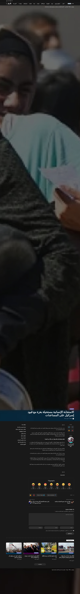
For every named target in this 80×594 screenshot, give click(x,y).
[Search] (7, 3)
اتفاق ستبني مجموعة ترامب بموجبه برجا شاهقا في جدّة (32, 556)
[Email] (69, 430)
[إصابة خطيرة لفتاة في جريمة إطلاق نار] (49, 548)
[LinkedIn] (6, 1)
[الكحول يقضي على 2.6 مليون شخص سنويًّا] (71, 440)
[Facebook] (12, 1)
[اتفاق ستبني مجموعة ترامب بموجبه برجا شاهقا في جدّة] (31, 548)
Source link (62, 475)
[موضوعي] (71, 3)
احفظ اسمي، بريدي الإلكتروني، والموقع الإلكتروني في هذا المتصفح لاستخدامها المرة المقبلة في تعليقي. (59, 530)
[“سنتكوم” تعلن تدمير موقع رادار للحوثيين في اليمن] (14, 548)
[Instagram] (8, 1)
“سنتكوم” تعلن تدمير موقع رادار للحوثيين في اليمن (15, 556)
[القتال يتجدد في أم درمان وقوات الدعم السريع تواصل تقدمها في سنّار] (66, 548)
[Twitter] (10, 1)
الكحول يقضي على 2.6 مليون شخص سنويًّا (71, 445)
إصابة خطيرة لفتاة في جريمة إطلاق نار (49, 556)
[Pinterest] (9, 1)
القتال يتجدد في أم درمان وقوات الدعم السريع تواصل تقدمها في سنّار (66, 556)
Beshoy (71, 418)
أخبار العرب (71, 552)
